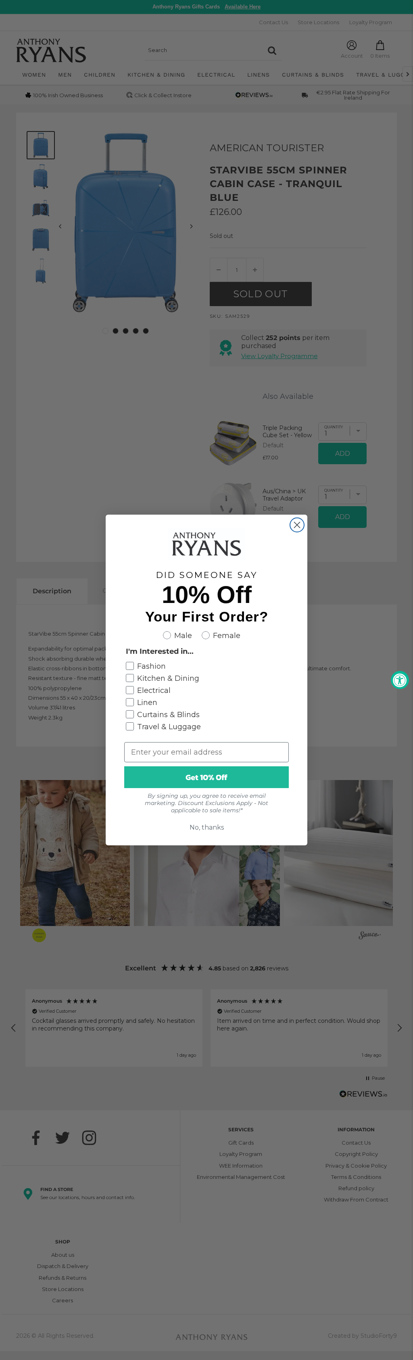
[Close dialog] (297, 525)
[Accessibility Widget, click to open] (400, 680)
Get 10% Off (206, 777)
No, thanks (207, 827)
